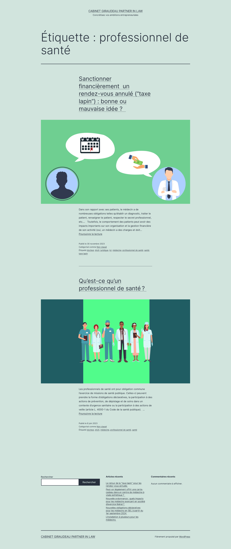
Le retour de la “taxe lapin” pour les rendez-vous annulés (123, 484)
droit (97, 250)
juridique (104, 250)
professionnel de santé (132, 250)
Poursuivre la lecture (90, 234)
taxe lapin (83, 253)
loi (110, 250)
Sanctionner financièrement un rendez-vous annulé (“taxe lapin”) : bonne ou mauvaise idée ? (115, 93)
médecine (117, 250)
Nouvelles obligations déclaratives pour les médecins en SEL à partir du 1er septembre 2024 (124, 510)
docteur (90, 250)
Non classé (102, 247)
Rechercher (47, 477)
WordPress (184, 536)
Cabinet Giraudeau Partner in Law (115, 11)
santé (146, 250)
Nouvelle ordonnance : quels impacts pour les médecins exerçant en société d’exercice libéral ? (125, 501)
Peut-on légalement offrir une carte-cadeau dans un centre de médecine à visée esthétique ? (125, 492)
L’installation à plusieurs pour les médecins (122, 518)
